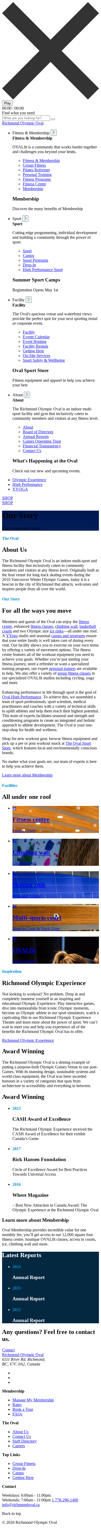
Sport (27, 251)
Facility (29, 332)
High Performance (27, 484)
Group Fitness (34, 165)
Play (7, 103)
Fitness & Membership (41, 160)
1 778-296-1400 (65, 1500)
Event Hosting (34, 341)
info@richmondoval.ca (21, 1504)
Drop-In (29, 265)
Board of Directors (38, 432)
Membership (33, 188)
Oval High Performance (21, 697)
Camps (28, 255)
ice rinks (56, 631)
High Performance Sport (43, 269)
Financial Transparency (42, 446)
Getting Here (33, 351)
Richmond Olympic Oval (23, 123)
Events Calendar (36, 337)
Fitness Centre (34, 184)
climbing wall (66, 626)
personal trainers (62, 668)
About (28, 427)
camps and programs (68, 636)
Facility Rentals (35, 346)
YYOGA (20, 489)
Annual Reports (36, 436)
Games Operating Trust (42, 441)
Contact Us (32, 450)
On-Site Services (36, 355)
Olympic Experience (29, 480)
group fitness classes (74, 673)
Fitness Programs (37, 179)
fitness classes (42, 626)
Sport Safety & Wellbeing (44, 360)
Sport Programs (35, 260)
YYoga (12, 636)
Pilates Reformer (36, 170)
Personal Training (37, 174)
